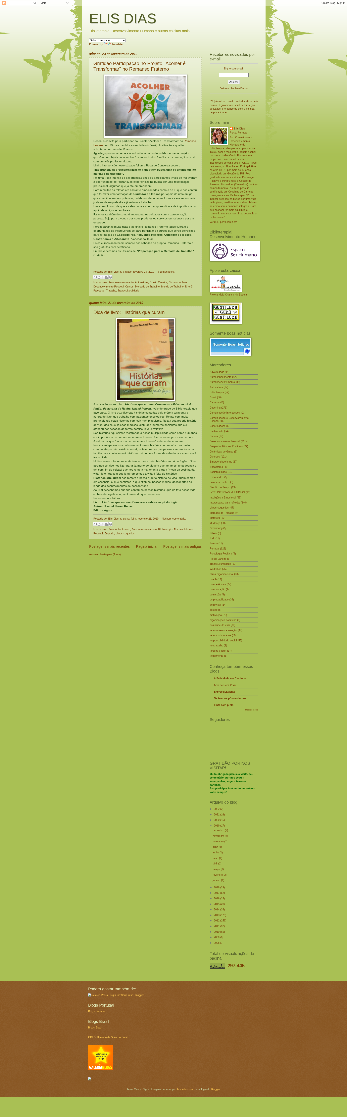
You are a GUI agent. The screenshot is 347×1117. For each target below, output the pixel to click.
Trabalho (111, 290)
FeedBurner (241, 88)
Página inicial (146, 546)
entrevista (215, 604)
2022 (217, 808)
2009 (217, 937)
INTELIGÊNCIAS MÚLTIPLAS (227, 492)
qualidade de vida (220, 625)
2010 (217, 931)
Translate (117, 44)
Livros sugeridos (125, 533)
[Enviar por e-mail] (95, 277)
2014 (217, 909)
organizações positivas (223, 620)
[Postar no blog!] (99, 277)
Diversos (215, 456)
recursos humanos (220, 635)
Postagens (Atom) (110, 554)
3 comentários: (166, 271)
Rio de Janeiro (218, 558)
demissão (215, 594)
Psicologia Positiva (221, 553)
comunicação (217, 589)
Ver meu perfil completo (223, 221)
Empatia (109, 533)
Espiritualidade (218, 471)
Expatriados (217, 477)
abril (215, 863)
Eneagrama (216, 466)
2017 (217, 892)
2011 (217, 926)
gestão (213, 609)
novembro (219, 835)
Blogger (215, 1089)
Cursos (129, 286)
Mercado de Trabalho (147, 286)
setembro (218, 841)
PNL (212, 538)
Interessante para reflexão (225, 502)
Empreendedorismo (221, 461)
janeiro (217, 880)
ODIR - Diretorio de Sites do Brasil (108, 1037)
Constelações (218, 425)
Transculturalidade (128, 290)
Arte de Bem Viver (225, 685)
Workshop (215, 569)
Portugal (214, 548)
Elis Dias (239, 128)
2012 (217, 920)
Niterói (189, 286)
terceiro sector (218, 650)
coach (213, 579)
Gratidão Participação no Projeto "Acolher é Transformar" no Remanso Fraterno (139, 66)
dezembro (219, 830)
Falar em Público (219, 482)
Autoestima (141, 282)
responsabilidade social (223, 640)
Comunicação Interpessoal (225, 412)
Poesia (214, 543)
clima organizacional (221, 574)
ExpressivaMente (224, 691)
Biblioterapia (165, 529)
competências (218, 584)
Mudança (215, 523)
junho (216, 852)
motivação (216, 615)
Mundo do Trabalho (172, 286)
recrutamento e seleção (223, 630)
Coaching (215, 407)
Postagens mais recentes (109, 546)
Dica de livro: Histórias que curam (129, 312)
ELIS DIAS (122, 18)
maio (216, 858)
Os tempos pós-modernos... (231, 698)
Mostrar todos (251, 710)
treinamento (216, 655)
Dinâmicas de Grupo (221, 451)
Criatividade (216, 431)
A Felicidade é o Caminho (230, 678)
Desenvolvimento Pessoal (225, 441)
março (217, 869)
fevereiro (218, 874)
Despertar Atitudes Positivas (226, 446)
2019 (217, 825)
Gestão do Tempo (220, 487)
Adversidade (217, 371)
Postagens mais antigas (182, 546)
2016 (217, 898)
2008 (217, 942)
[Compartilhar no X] (103, 277)
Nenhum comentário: (174, 518)
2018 (217, 887)
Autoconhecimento (119, 529)
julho (216, 846)
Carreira (162, 282)
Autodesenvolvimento (121, 282)
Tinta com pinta (223, 704)
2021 (217, 814)
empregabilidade (219, 599)
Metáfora (215, 517)
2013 (217, 915)
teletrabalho (216, 645)
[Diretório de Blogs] (100, 1069)
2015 (217, 904)
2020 (217, 819)
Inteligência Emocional (223, 497)
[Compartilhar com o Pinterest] (110, 277)
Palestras (98, 290)
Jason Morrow (185, 1089)
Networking (216, 528)
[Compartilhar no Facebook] (107, 277)
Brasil (153, 282)
